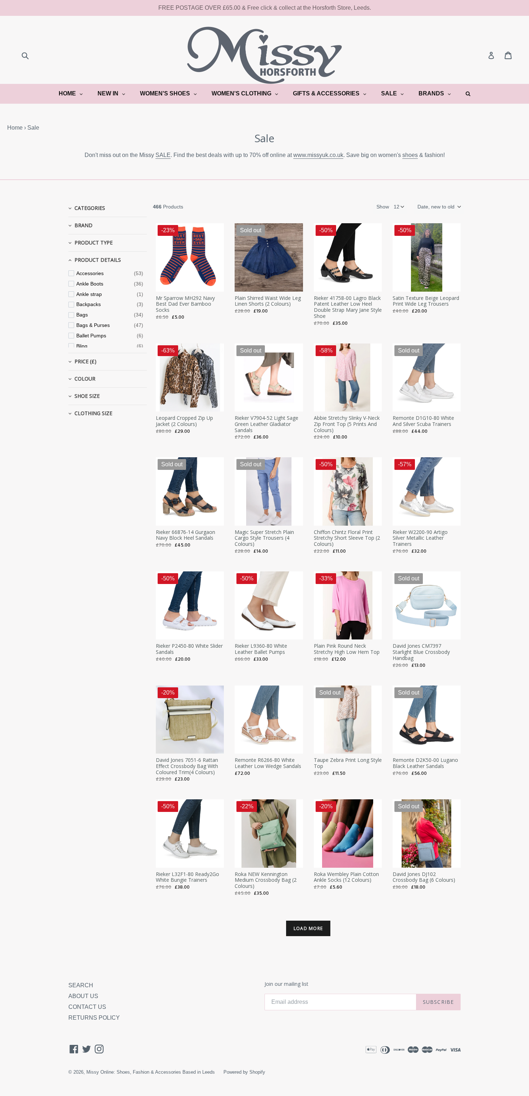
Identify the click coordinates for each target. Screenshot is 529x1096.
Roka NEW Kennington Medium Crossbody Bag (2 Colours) (266, 880)
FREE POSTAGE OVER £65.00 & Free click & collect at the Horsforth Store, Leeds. (264, 8)
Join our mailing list (286, 984)
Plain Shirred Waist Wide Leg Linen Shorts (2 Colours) (268, 301)
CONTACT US (87, 1007)
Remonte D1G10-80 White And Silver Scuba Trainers (423, 420)
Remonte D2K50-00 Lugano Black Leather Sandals (425, 762)
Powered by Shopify (244, 1072)
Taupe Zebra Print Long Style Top (348, 762)
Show (382, 207)
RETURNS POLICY (94, 1018)
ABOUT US (83, 996)
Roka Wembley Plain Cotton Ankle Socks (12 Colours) (346, 877)
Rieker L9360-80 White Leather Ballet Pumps (261, 648)
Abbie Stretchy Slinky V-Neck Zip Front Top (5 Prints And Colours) (347, 424)
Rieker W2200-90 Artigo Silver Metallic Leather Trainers (420, 538)
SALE (163, 155)
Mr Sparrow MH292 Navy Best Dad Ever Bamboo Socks (185, 304)
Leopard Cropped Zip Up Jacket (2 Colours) (184, 420)
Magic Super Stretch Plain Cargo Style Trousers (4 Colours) (264, 538)
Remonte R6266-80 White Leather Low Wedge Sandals (268, 762)
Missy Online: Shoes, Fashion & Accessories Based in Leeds (150, 1072)
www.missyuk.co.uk (318, 155)
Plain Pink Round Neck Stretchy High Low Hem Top (347, 648)
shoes (410, 155)
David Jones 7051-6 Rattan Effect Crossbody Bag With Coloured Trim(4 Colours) (187, 766)
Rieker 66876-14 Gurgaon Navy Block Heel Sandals (185, 535)
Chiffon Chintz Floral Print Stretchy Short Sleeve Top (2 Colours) (347, 538)
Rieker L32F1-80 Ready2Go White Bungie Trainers (187, 877)
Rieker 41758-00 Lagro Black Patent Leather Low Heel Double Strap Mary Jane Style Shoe (348, 307)
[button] (439, 207)
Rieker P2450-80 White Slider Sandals (189, 648)
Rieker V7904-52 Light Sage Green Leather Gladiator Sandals (266, 424)
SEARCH (80, 985)
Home (15, 128)
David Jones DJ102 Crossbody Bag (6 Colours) (424, 877)
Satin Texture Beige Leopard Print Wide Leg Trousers (426, 301)
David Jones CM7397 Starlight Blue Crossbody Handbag (421, 651)
